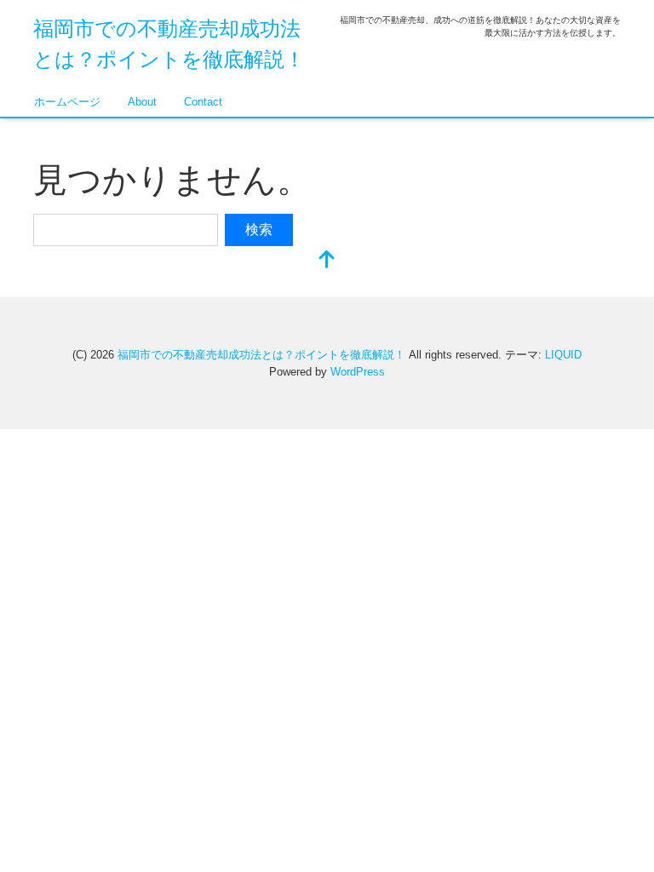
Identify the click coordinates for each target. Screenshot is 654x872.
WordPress (357, 371)
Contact (203, 101)
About (142, 101)
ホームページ (67, 101)
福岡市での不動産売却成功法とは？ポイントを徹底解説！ (261, 354)
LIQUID (563, 354)
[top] (327, 261)
